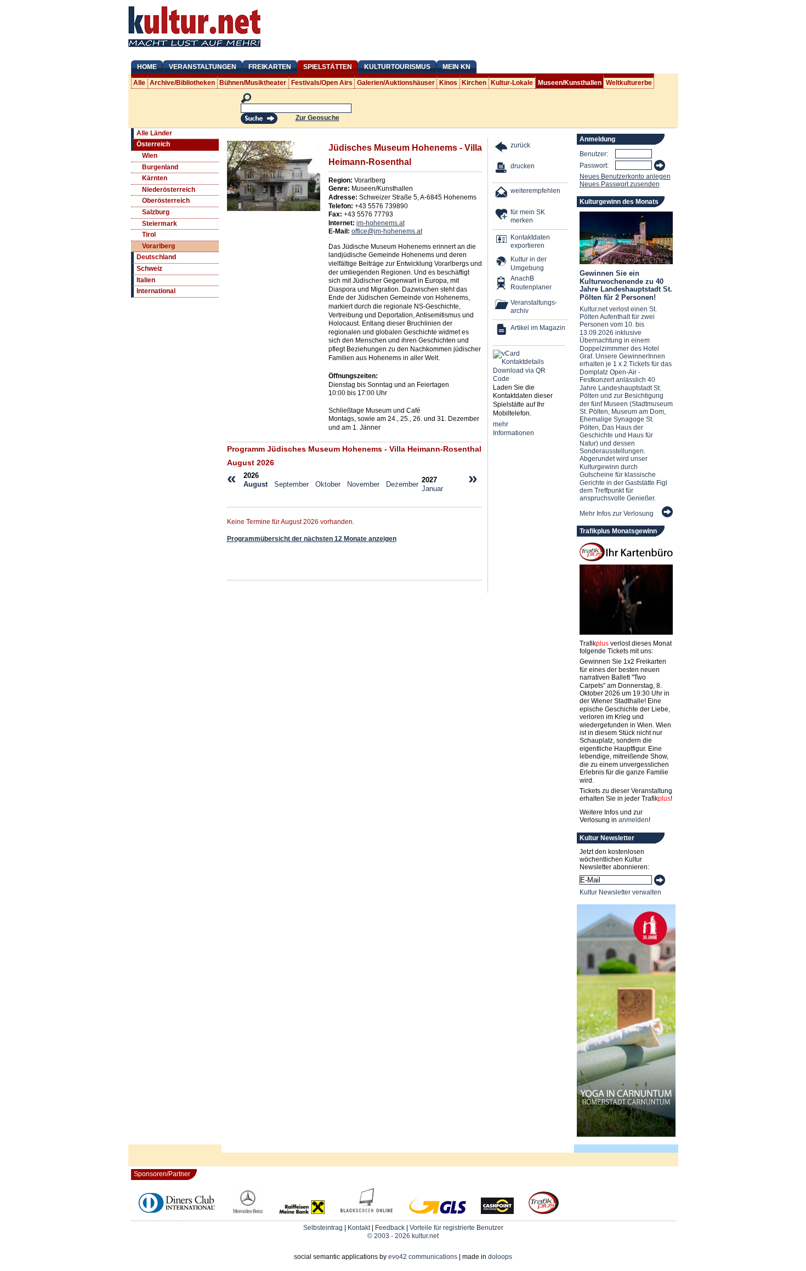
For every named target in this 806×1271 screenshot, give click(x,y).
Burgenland (160, 167)
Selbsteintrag (323, 1228)
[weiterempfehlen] (501, 193)
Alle (139, 83)
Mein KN (456, 67)
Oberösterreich (166, 200)
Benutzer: (594, 154)
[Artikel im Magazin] (501, 330)
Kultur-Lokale (512, 83)
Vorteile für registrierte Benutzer (456, 1228)
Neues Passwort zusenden (620, 184)
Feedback (390, 1228)
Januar (432, 489)
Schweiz (149, 268)
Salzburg (155, 212)
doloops (500, 1257)
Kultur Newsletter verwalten (620, 892)
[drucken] (501, 169)
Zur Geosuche (317, 118)
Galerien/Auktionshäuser (396, 83)
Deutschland (156, 257)
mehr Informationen (513, 428)
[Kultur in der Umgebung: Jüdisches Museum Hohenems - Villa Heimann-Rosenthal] (501, 262)
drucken (522, 166)
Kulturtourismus (397, 67)
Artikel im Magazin (537, 328)
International (156, 291)
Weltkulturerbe (629, 83)
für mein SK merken (527, 216)
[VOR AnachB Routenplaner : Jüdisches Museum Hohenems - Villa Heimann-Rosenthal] (501, 284)
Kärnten (154, 178)
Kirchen (474, 83)
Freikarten (269, 67)
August (255, 484)
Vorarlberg (158, 246)
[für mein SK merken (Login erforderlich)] (501, 215)
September (291, 484)
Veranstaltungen (202, 67)
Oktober (327, 484)
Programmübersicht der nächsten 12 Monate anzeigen (311, 539)
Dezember (402, 484)
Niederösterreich (168, 189)
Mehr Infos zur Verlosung (617, 513)
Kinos (448, 83)
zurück (520, 145)
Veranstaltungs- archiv (533, 307)
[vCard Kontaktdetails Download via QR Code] (521, 367)
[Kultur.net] (194, 48)
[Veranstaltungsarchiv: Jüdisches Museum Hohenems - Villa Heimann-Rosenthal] (501, 305)
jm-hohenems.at (380, 223)
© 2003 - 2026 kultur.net (403, 1236)
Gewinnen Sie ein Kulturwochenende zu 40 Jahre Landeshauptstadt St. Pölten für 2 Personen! (626, 285)
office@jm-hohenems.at (386, 231)
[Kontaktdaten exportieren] (501, 240)
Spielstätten (327, 67)
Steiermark (159, 223)
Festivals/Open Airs (322, 83)
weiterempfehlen (535, 191)
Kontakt (359, 1228)
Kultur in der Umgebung (528, 263)
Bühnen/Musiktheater (252, 83)
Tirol (149, 234)
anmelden (633, 820)
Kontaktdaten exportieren (530, 241)
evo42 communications (422, 1257)
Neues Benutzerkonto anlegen (625, 176)
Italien (146, 280)
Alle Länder (154, 133)
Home (147, 67)
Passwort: (594, 165)
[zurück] (501, 148)
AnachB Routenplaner (519, 283)
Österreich (153, 144)
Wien (149, 155)
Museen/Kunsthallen (569, 83)
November (363, 484)
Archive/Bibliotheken (182, 83)
